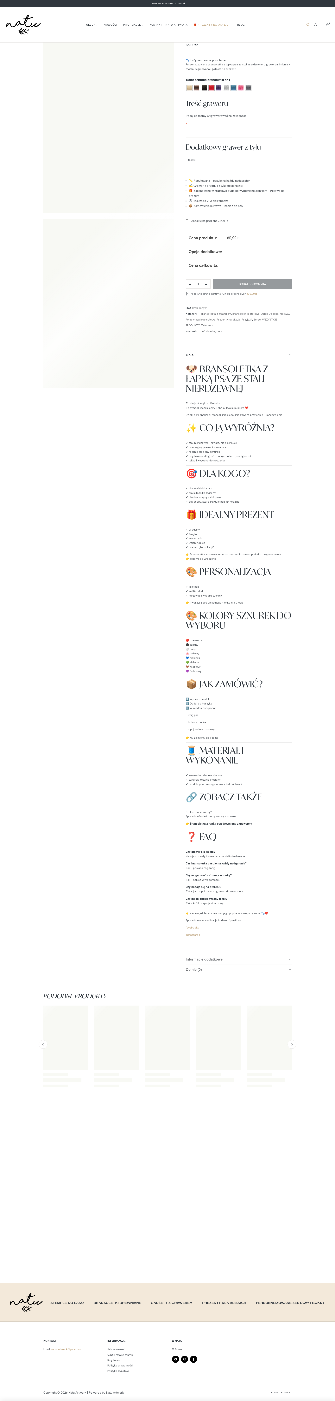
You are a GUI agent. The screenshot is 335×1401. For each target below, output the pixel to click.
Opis (189, 354)
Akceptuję (204, 1380)
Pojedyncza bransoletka (201, 319)
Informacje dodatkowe (204, 959)
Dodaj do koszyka (252, 284)
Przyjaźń (247, 319)
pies (219, 331)
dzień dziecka (207, 331)
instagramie (193, 934)
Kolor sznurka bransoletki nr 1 (208, 79)
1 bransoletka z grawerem (214, 313)
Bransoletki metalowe (246, 313)
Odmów (255, 1380)
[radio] (189, 88)
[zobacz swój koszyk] (327, 24)
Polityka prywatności (43, 1393)
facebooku (193, 927)
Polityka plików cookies (18, 1393)
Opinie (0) (194, 969)
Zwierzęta (207, 325)
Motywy (284, 313)
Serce (257, 319)
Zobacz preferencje (305, 1380)
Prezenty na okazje (229, 319)
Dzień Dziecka (269, 313)
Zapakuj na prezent (209, 221)
